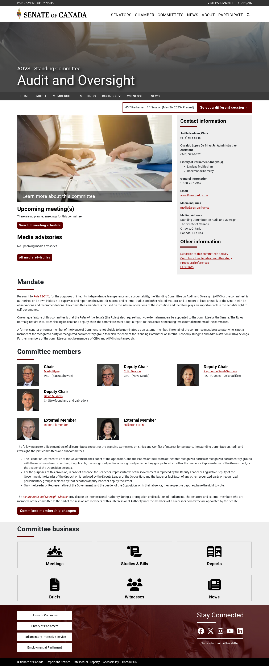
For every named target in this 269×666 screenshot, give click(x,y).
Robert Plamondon (56, 424)
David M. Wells (53, 396)
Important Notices (58, 662)
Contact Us (129, 662)
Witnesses (136, 96)
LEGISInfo (187, 267)
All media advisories (34, 257)
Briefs (54, 596)
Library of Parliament (44, 626)
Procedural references (194, 262)
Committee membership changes (48, 511)
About (41, 96)
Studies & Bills (134, 563)
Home (25, 96)
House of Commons (45, 615)
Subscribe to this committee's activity (204, 254)
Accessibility (111, 662)
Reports (214, 563)
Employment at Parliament (44, 647)
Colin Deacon (132, 371)
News (155, 96)
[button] (121, 14)
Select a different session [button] (222, 107)
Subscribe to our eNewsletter (220, 643)
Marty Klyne (51, 371)
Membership (63, 96)
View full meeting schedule (40, 225)
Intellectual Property (87, 662)
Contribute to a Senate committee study (206, 258)
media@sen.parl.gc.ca (195, 207)
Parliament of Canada (35, 3)
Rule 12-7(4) (41, 296)
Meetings (88, 96)
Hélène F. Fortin (134, 424)
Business (110, 96)
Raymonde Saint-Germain (220, 371)
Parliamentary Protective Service (45, 636)
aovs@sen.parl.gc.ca (194, 195)
